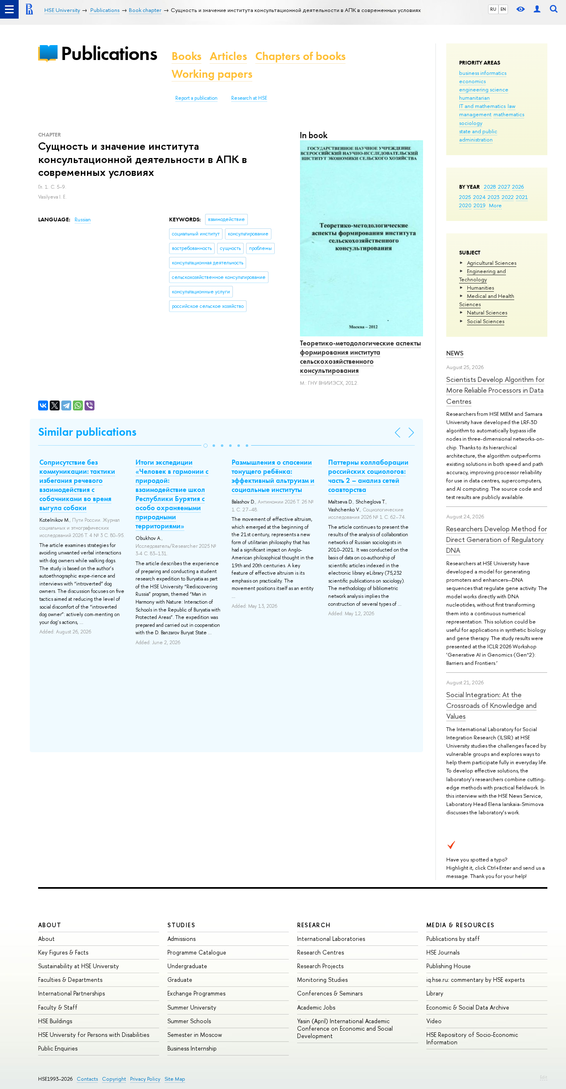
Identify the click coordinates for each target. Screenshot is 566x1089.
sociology (470, 123)
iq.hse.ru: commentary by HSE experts (475, 979)
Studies (181, 925)
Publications (109, 53)
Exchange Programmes (196, 993)
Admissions (181, 939)
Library (434, 993)
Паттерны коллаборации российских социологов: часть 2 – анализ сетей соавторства (368, 476)
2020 (465, 205)
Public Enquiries (57, 1048)
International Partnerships (71, 993)
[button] (205, 445)
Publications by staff (453, 939)
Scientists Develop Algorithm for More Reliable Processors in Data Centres (495, 390)
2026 (518, 186)
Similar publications (87, 432)
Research (314, 925)
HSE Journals (443, 952)
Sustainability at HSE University (78, 966)
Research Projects (320, 966)
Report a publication (196, 98)
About (49, 925)
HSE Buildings (55, 1021)
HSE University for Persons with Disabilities (93, 1035)
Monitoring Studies (322, 979)
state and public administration (478, 135)
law (511, 106)
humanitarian (474, 97)
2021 (522, 197)
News (455, 353)
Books (186, 56)
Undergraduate (187, 966)
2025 (465, 197)
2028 (490, 186)
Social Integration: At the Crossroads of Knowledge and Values (491, 705)
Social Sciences (485, 321)
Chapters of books (300, 56)
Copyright (114, 1078)
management (475, 114)
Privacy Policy (145, 1078)
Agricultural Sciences (491, 262)
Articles (228, 56)
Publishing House (448, 966)
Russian (83, 219)
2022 (508, 197)
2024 (479, 197)
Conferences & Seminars (330, 993)
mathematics (508, 114)
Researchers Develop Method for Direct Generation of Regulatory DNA (496, 539)
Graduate (179, 979)
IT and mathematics (482, 106)
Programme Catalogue (196, 952)
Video (434, 1021)
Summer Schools (189, 1021)
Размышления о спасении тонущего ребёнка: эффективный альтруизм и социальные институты (273, 476)
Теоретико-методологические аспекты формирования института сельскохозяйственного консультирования (360, 356)
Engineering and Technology (482, 275)
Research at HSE (249, 98)
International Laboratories (331, 939)
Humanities (480, 287)
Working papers (212, 74)
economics (472, 81)
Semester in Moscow (194, 1035)
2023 (494, 197)
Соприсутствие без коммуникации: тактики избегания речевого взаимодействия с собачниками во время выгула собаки (77, 485)
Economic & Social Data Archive (467, 1007)
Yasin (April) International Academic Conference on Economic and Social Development (345, 1028)
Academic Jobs (316, 1007)
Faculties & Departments (70, 979)
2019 (480, 205)
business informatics (482, 73)
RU (493, 9)
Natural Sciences (487, 312)
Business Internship (192, 1048)
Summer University (191, 1007)
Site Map (174, 1078)
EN (503, 9)
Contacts (87, 1078)
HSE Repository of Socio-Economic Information (472, 1038)
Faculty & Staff (57, 1007)
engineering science (483, 89)
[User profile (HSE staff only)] (537, 9)
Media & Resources (460, 925)
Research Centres (320, 952)
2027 (504, 186)
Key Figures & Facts (63, 952)
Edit (543, 1077)
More (495, 205)
